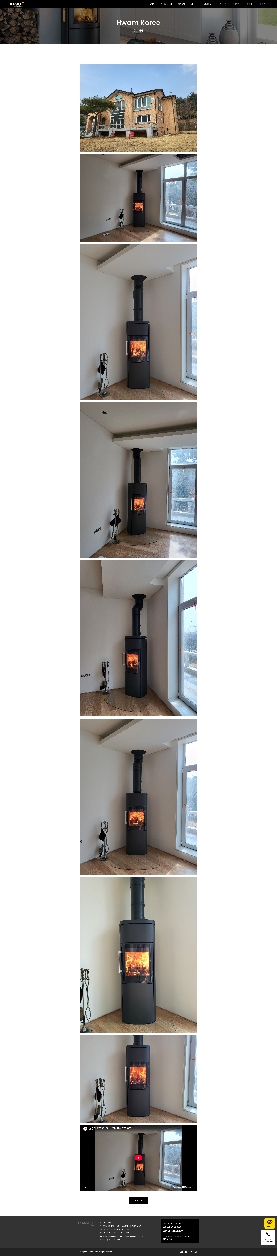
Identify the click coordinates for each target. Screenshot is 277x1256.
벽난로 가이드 (206, 4)
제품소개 (181, 4)
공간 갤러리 (222, 4)
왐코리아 (151, 4)
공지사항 (262, 4)
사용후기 (236, 4)
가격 (193, 4)
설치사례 (249, 4)
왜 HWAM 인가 (166, 4)
